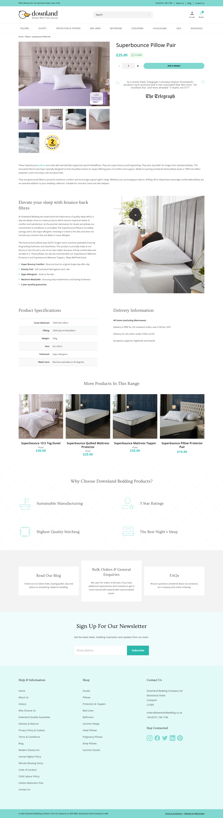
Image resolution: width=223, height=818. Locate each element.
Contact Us (199, 3)
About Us (180, 3)
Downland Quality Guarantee (34, 717)
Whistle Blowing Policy (31, 763)
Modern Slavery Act (29, 750)
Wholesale (197, 28)
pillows (42, 165)
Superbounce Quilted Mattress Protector (88, 445)
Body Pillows (90, 743)
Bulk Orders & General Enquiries (111, 572)
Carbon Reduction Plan (31, 782)
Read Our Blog (48, 575)
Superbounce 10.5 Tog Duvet (41, 443)
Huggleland (160, 28)
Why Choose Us (27, 710)
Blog (189, 3)
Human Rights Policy (30, 756)
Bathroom (116, 28)
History (22, 703)
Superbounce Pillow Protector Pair (182, 445)
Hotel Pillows (90, 730)
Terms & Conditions (29, 736)
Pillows (24, 28)
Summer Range (91, 723)
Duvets (42, 28)
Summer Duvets (91, 750)
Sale (178, 28)
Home (21, 37)
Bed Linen (95, 28)
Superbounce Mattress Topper (135, 443)
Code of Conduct (28, 769)
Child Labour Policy (29, 776)
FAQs (174, 575)
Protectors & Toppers (68, 28)
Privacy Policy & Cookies (32, 730)
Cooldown (137, 28)
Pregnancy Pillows (92, 736)
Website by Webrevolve (194, 813)
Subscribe (138, 650)
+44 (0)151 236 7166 (163, 3)
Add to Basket (174, 66)
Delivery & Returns (29, 723)
